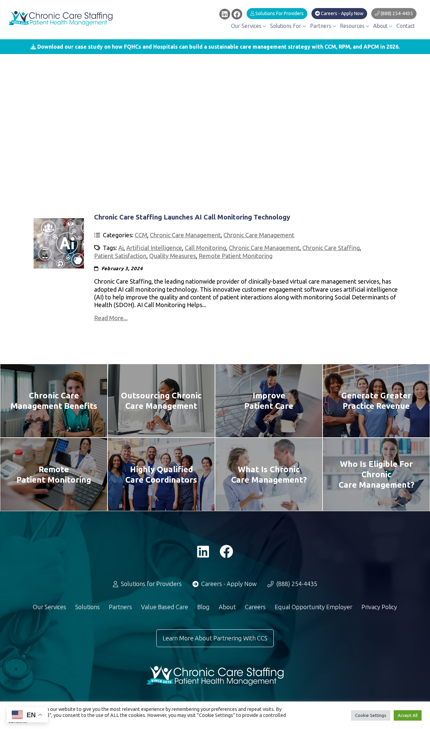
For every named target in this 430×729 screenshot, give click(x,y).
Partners (321, 26)
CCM (141, 235)
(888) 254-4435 (396, 13)
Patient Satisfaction (120, 255)
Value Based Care (164, 606)
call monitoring (205, 247)
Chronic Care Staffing (331, 247)
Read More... (111, 317)
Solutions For (286, 26)
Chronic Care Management (185, 235)
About (381, 26)
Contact (405, 26)
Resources (353, 26)
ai (121, 247)
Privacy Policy (379, 606)
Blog (203, 606)
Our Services (247, 26)
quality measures (172, 255)
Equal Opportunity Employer (313, 606)
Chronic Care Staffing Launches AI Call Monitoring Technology (192, 217)
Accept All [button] (408, 715)
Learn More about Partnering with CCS (215, 638)
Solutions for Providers (279, 13)
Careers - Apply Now (341, 13)
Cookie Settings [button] (370, 715)
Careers (255, 606)
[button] (215, 47)
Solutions (87, 606)
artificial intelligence (154, 247)
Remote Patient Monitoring (235, 255)
